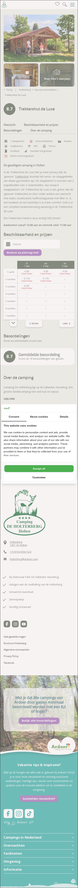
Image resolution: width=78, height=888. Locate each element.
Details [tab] (64, 416)
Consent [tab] (14, 416)
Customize (39, 477)
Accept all (39, 468)
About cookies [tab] (39, 416)
